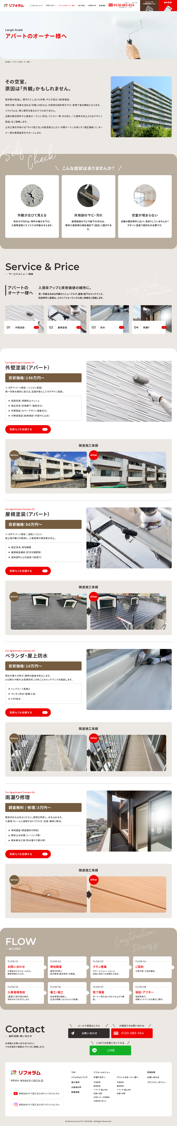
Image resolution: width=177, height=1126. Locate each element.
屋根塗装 (97, 1086)
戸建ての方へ (99, 1077)
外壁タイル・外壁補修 (102, 1097)
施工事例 (81, 5)
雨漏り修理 (98, 1093)
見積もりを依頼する (21, 429)
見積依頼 (151, 1072)
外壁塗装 (97, 1082)
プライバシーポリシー (156, 1082)
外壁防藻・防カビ (100, 1101)
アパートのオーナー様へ (127, 1077)
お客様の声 (92, 5)
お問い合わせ (153, 1077)
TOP (73, 1072)
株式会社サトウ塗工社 (30, 1080)
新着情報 (102, 5)
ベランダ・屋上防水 (101, 1089)
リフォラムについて (36, 5)
